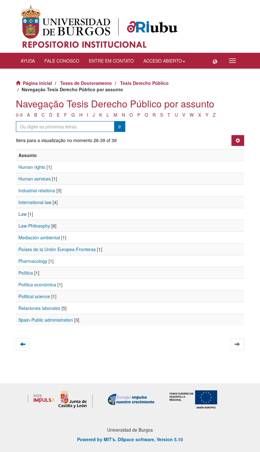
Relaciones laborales (39, 308)
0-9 (19, 115)
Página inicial (37, 83)
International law (34, 202)
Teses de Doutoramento (86, 83)
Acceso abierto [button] (162, 61)
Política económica (37, 284)
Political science (34, 296)
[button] (215, 60)
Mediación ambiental (39, 237)
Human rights (31, 167)
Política (25, 273)
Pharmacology (32, 261)
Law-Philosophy (34, 226)
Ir (119, 126)
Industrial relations (36, 190)
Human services (34, 178)
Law (22, 214)
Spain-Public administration (45, 320)
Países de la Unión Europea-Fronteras (57, 249)
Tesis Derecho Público (144, 83)
